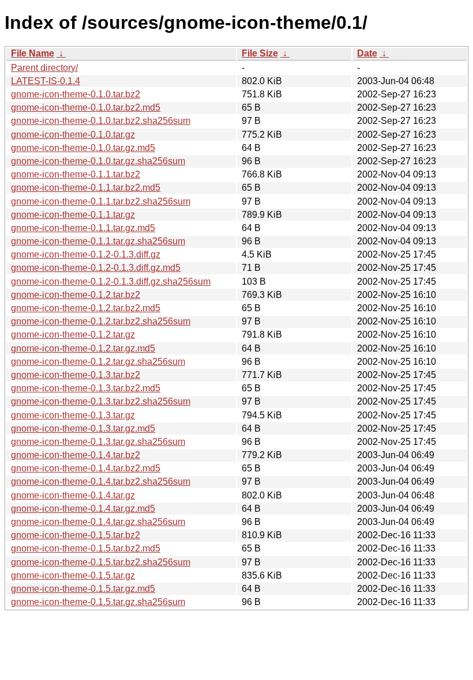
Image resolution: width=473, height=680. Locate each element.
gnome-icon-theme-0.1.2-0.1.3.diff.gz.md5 (96, 268)
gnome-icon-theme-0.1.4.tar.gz (73, 495)
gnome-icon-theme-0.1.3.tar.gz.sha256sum (98, 442)
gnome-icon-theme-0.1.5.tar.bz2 (75, 535)
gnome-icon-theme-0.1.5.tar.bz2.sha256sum (100, 562)
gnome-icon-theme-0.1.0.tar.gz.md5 (83, 148)
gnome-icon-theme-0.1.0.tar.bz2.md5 (85, 107)
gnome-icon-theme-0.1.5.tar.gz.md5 (83, 589)
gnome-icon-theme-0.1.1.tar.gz (73, 215)
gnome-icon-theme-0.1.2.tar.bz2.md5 (85, 308)
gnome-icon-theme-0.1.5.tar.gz (73, 575)
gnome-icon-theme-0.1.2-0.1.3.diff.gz (85, 254)
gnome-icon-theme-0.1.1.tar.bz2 (75, 174)
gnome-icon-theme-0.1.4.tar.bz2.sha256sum (100, 481)
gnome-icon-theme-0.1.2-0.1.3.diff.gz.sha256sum (111, 281)
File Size (260, 53)
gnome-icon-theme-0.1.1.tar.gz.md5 (83, 228)
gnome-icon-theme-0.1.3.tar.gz (73, 415)
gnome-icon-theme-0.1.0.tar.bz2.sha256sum (100, 121)
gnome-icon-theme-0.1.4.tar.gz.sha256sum (98, 522)
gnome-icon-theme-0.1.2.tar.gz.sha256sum (98, 362)
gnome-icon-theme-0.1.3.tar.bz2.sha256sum (100, 401)
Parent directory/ (44, 68)
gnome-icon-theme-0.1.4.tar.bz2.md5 (85, 468)
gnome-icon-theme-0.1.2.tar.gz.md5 (83, 348)
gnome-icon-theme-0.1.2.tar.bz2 (75, 295)
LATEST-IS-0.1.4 (45, 81)
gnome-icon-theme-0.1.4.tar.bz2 (75, 455)
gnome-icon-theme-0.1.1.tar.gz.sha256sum (98, 241)
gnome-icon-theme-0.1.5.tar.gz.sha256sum (98, 602)
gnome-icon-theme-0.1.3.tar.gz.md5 (83, 428)
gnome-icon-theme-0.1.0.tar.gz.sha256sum (98, 161)
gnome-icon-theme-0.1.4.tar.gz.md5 (83, 508)
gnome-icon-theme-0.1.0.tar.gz (73, 134)
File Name (32, 53)
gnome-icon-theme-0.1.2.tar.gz (73, 334)
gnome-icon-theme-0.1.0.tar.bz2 (75, 94)
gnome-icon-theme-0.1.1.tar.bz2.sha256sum (100, 201)
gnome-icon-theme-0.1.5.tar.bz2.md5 (85, 548)
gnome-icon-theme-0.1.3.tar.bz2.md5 (85, 388)
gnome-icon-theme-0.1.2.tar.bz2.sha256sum (100, 321)
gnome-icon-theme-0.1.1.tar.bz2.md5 (85, 187)
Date (367, 53)
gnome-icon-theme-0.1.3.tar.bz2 (75, 375)
